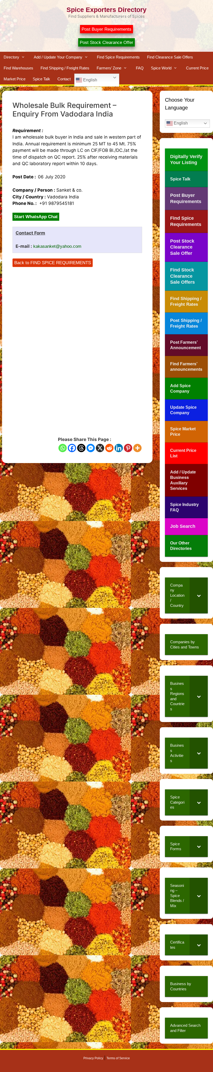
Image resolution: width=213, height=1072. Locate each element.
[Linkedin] (119, 448)
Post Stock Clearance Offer (106, 42)
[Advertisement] (77, 302)
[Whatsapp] (62, 448)
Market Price (14, 79)
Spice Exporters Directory (106, 9)
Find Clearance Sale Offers (170, 57)
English (89, 80)
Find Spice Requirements (118, 57)
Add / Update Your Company (58, 57)
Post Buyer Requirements (106, 29)
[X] (100, 448)
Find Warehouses (18, 68)
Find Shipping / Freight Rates (65, 68)
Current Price (197, 68)
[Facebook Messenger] (90, 448)
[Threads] (81, 448)
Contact (64, 79)
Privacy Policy (93, 1058)
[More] (137, 448)
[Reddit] (109, 448)
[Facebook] (72, 448)
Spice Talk (41, 79)
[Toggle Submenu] (199, 595)
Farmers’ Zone (109, 68)
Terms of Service (118, 1058)
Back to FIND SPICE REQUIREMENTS (52, 262)
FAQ (140, 68)
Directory (11, 57)
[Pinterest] (128, 448)
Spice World (161, 68)
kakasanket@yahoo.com (57, 246)
